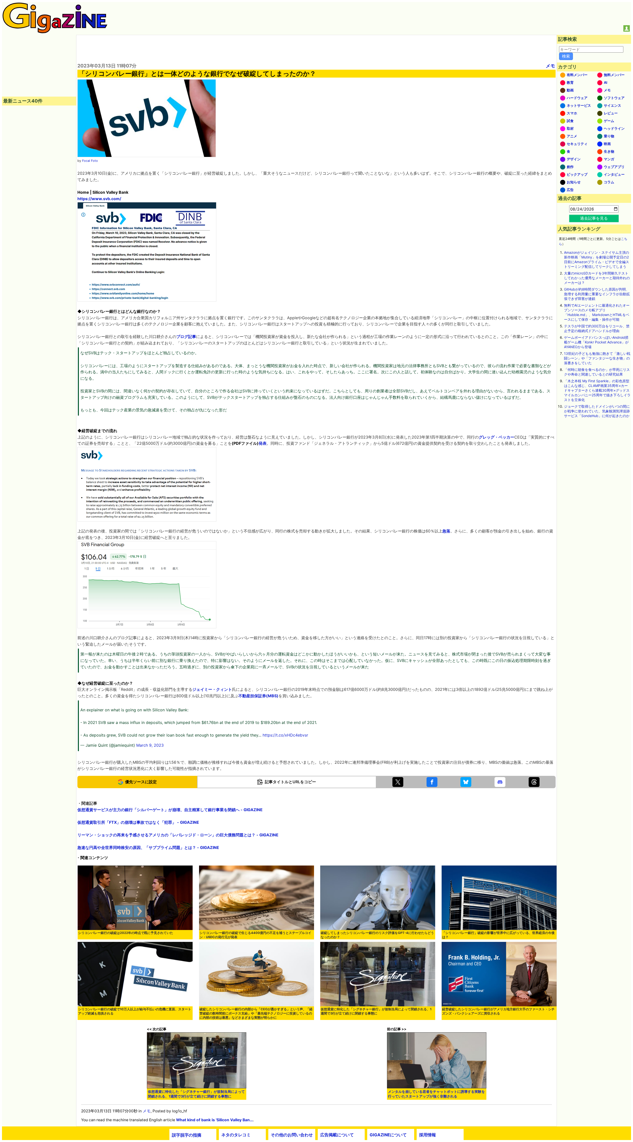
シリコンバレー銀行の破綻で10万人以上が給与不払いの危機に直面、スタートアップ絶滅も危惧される (134, 1011)
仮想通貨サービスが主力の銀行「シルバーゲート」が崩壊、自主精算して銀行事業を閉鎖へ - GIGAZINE (170, 809)
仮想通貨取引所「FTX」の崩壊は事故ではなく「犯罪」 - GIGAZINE (138, 822)
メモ (550, 66)
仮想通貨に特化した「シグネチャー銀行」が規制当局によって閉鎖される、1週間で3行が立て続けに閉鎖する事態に (376, 1011)
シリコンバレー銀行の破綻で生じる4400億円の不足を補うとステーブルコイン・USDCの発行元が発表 (255, 935)
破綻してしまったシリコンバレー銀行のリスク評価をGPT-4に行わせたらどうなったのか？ (377, 935)
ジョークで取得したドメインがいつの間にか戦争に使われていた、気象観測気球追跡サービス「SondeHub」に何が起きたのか (597, 411)
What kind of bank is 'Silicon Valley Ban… (214, 1120)
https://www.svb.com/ (99, 198)
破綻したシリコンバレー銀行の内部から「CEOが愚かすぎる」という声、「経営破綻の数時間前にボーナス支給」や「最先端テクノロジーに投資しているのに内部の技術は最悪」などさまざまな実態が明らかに (256, 1013)
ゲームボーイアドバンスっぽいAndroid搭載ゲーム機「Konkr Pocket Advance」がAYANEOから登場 (596, 342)
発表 (263, 443)
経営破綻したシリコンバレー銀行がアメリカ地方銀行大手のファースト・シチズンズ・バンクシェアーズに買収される (498, 1011)
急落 (446, 531)
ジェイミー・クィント (212, 689)
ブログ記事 (186, 336)
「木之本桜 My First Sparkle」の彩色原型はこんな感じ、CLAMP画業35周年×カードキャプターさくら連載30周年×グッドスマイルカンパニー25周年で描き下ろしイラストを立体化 (597, 390)
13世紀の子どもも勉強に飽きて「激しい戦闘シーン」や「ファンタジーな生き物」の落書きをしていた (597, 358)
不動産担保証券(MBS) (258, 695)
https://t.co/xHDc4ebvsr (285, 735)
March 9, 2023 (150, 745)
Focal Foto (90, 161)
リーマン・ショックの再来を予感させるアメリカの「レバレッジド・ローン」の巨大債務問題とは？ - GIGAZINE (177, 834)
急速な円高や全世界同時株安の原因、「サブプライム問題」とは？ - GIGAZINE (148, 847)
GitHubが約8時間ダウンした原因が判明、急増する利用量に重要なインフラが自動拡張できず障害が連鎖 (597, 294)
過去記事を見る (594, 218)
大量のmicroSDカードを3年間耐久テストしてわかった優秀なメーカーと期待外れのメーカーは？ (597, 278)
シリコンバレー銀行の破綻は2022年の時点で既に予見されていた (125, 933)
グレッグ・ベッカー (496, 437)
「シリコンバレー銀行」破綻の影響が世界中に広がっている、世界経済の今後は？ (498, 935)
